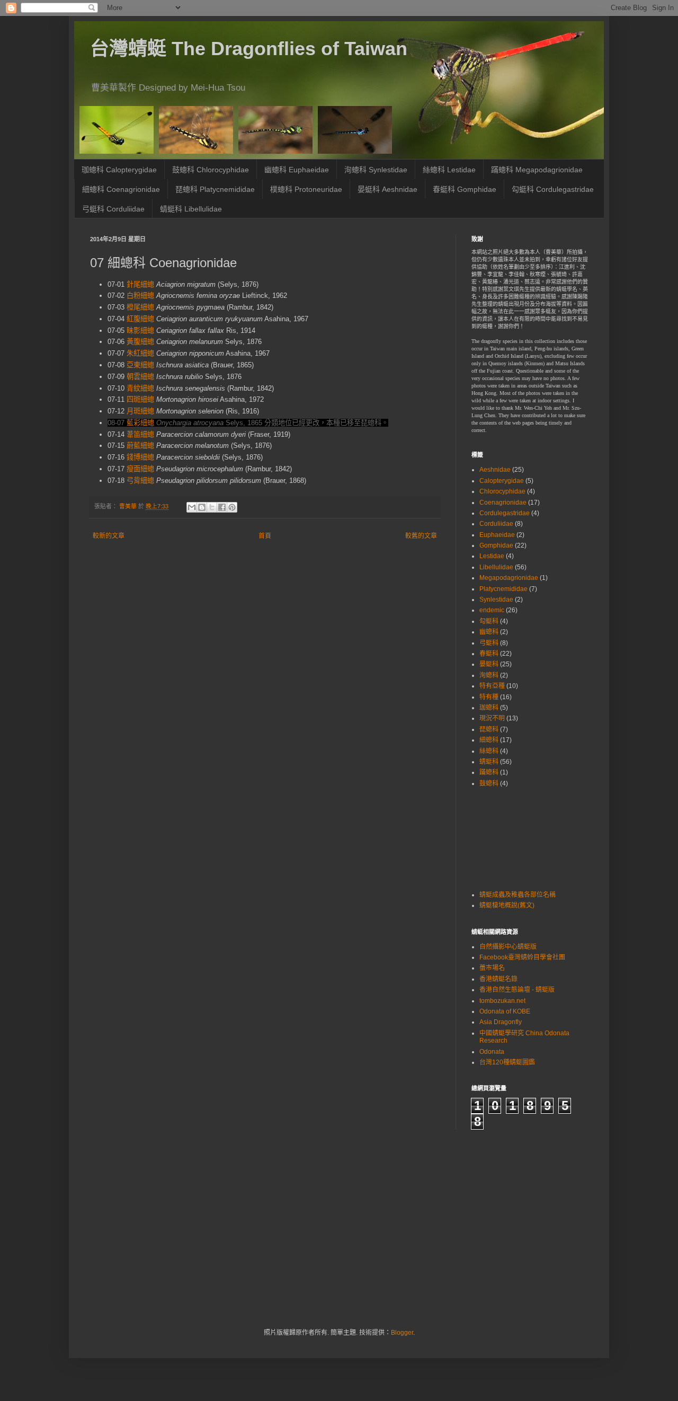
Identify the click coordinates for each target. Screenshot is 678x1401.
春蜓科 (488, 653)
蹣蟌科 (488, 772)
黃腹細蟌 (140, 342)
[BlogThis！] (202, 507)
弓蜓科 (488, 643)
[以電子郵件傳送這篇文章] (191, 507)
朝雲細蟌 (140, 377)
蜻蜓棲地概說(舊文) (506, 905)
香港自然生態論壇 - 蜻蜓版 (517, 989)
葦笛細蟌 (140, 434)
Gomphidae (496, 545)
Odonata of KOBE (504, 1011)
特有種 (488, 697)
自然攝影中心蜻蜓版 (508, 946)
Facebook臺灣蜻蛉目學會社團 (522, 957)
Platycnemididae (503, 589)
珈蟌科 (488, 707)
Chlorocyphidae (502, 491)
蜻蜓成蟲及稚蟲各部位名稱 (517, 894)
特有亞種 (492, 686)
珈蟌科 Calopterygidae (119, 169)
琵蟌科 (488, 729)
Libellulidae (496, 567)
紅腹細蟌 (140, 319)
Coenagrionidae (503, 502)
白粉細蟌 (140, 295)
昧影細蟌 (140, 330)
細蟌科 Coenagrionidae (121, 189)
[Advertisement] (504, 838)
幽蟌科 (488, 632)
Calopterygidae (501, 480)
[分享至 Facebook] (222, 507)
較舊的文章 (421, 536)
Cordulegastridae (504, 513)
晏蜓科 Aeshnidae (387, 189)
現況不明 (492, 718)
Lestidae (491, 556)
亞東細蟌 (140, 365)
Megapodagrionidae (508, 577)
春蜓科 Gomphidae (464, 189)
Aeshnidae (495, 469)
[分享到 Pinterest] (232, 507)
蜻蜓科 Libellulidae (191, 209)
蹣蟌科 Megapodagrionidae (537, 169)
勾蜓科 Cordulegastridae (553, 189)
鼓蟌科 (488, 783)
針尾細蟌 (140, 284)
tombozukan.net (502, 1001)
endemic (491, 610)
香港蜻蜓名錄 (498, 979)
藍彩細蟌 (140, 423)
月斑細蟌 (140, 411)
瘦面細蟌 (140, 469)
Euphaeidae (497, 535)
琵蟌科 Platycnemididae (215, 189)
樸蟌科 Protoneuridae (306, 189)
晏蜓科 (488, 664)
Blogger (402, 1332)
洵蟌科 (488, 675)
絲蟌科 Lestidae (449, 169)
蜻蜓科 (488, 761)
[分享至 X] (212, 507)
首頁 (264, 536)
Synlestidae (496, 599)
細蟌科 (488, 740)
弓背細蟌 (140, 480)
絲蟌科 (488, 751)
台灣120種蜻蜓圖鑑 (507, 1062)
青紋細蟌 (140, 388)
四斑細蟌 (140, 399)
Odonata (491, 1051)
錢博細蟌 (140, 457)
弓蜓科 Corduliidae (113, 209)
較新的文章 (108, 536)
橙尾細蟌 (140, 307)
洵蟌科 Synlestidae (375, 169)
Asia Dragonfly (500, 1022)
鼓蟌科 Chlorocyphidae (210, 169)
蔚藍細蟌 (140, 446)
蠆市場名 (492, 968)
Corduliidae (496, 523)
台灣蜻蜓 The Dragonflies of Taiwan (248, 48)
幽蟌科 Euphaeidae (296, 169)
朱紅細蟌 (140, 353)
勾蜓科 (488, 621)
